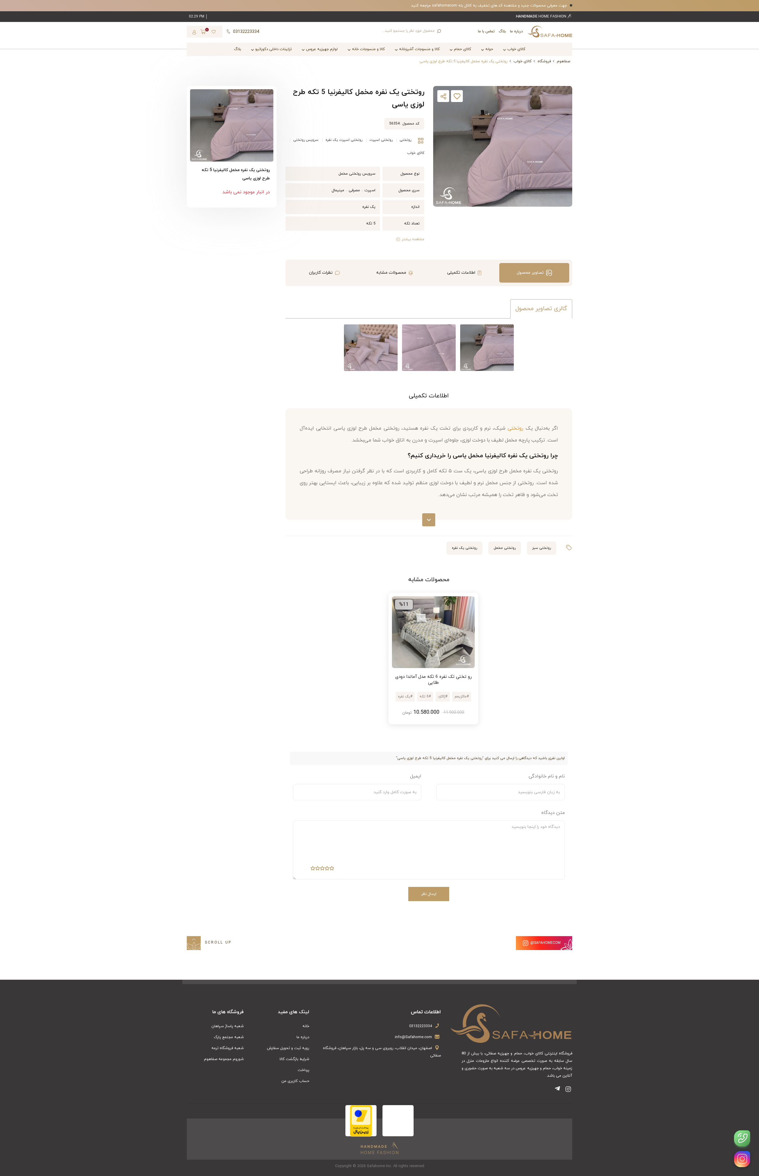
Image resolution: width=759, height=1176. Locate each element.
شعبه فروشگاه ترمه (227, 1048)
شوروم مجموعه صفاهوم (224, 1059)
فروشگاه (544, 61)
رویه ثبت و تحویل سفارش (288, 1048)
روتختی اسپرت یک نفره (344, 140)
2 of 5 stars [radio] (327, 869)
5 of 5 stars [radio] (312, 869)
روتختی (405, 140)
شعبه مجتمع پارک (229, 1037)
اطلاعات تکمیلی (461, 272)
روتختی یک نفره (464, 548)
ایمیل (415, 776)
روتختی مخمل (505, 548)
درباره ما (516, 31)
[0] (203, 32)
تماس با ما (486, 31)
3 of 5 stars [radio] (322, 869)
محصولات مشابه (391, 272)
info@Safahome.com (413, 1037)
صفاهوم (563, 61)
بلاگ (502, 31)
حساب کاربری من (295, 1081)
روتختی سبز (541, 548)
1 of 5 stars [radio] (331, 869)
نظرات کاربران (321, 272)
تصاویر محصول (530, 272)
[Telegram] (559, 1090)
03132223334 (420, 1026)
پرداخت (303, 1070)
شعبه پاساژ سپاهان (227, 1026)
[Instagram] (568, 1090)
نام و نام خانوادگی (547, 776)
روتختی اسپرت (381, 140)
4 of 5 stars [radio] (317, 869)
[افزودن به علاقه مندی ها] (456, 98)
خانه (305, 1026)
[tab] (534, 273)
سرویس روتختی (305, 140)
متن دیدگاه (553, 813)
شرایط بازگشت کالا (294, 1059)
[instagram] (742, 1159)
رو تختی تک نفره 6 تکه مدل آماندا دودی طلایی (433, 680)
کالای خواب (523, 61)
